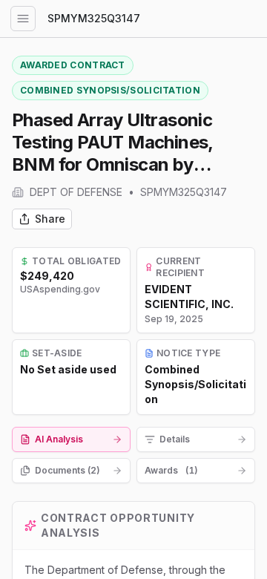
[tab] (71, 439)
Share (50, 218)
